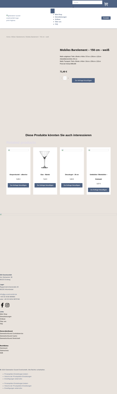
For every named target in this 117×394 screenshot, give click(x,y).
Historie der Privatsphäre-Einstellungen (17, 376)
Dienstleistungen (5, 316)
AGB (1, 353)
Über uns (3, 321)
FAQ (1, 324)
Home (8, 37)
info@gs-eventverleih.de (8, 294)
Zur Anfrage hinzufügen (83, 80)
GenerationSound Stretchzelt (10, 338)
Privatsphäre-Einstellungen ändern (16, 374)
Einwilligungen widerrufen (13, 379)
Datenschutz (4, 350)
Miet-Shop (3, 314)
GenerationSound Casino (9, 336)
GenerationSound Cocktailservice (12, 333)
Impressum (4, 348)
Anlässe (2, 319)
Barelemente (21, 37)
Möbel (13, 37)
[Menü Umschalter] (53, 11)
